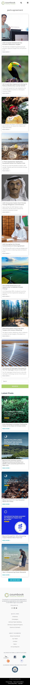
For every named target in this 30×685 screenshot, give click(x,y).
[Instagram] (12, 608)
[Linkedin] (14, 608)
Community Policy (12, 683)
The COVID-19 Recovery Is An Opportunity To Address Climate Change (12, 287)
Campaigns (15, 619)
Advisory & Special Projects (15, 624)
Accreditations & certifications (15, 652)
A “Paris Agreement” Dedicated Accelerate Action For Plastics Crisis (13, 162)
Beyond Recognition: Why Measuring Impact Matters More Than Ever (14, 536)
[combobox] (15, 381)
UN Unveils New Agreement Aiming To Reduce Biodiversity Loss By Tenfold (14, 85)
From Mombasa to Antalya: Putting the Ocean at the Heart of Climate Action (14, 425)
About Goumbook (15, 636)
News (15, 644)
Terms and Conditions (18, 681)
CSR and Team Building (15, 622)
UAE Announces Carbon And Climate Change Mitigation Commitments (14, 203)
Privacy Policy (9, 681)
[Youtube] (16, 608)
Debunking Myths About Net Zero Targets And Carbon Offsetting (13, 329)
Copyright (20, 683)
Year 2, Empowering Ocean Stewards (14, 572)
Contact (15, 641)
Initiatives (15, 616)
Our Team (15, 638)
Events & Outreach (15, 627)
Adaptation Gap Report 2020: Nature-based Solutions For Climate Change (14, 121)
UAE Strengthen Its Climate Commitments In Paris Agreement (13, 245)
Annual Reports (15, 646)
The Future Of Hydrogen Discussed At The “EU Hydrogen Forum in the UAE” (14, 369)
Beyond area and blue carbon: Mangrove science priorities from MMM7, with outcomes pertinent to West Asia (13, 463)
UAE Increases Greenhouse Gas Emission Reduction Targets (12, 43)
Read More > (6, 428)
